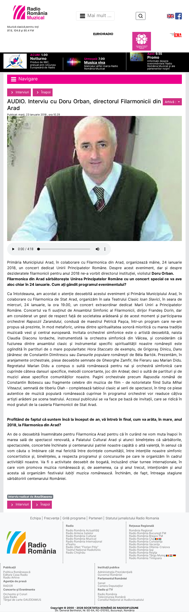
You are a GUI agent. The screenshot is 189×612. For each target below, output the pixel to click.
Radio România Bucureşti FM (147, 533)
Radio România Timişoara (145, 558)
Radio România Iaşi (141, 549)
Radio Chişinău (75, 552)
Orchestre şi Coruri (15, 594)
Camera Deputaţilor (110, 586)
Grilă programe (74, 518)
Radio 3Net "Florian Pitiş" (82, 547)
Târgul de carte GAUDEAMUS (22, 599)
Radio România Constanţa (145, 541)
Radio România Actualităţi (82, 530)
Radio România (107, 594)
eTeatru (71, 544)
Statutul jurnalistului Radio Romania (132, 518)
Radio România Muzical (81, 538)
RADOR (8, 586)
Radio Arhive (11, 577)
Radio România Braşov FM (146, 536)
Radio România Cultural (81, 536)
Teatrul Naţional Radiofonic (83, 549)
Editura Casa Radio (15, 574)
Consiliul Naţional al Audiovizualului (121, 599)
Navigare (27, 79)
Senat (101, 583)
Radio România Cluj (141, 538)
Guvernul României (110, 574)
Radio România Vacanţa (144, 544)
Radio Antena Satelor (79, 533)
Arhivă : (171, 102)
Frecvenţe (51, 518)
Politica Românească (16, 572)
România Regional (140, 530)
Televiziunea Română (112, 597)
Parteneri (95, 518)
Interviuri (22, 92)
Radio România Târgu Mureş (147, 555)
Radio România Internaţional (84, 541)
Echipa (35, 518)
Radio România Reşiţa (143, 552)
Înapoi (45, 92)
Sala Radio (10, 597)
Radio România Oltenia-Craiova (149, 547)
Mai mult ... (99, 15)
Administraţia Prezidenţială (115, 572)
